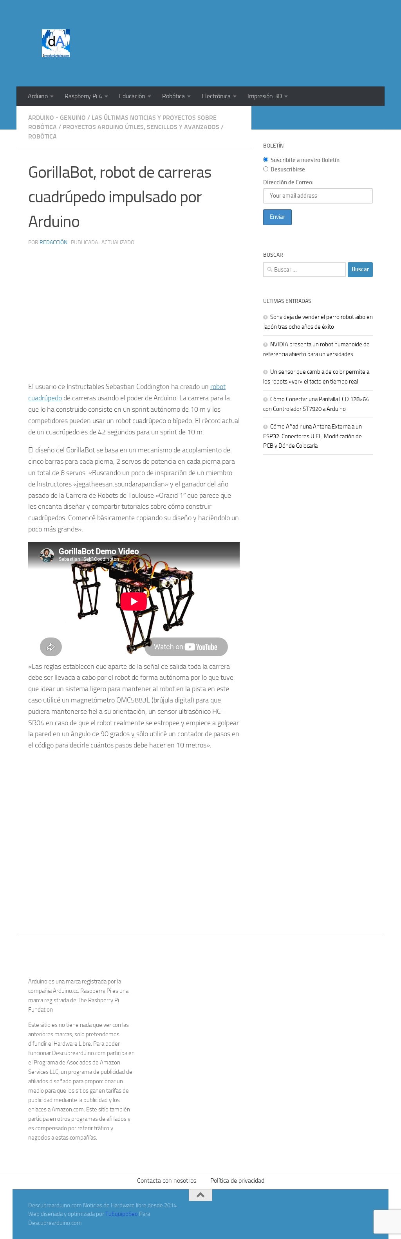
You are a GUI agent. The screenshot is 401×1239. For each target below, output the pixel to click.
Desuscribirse (288, 169)
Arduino (38, 96)
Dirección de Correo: (288, 182)
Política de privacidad (237, 1180)
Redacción (53, 242)
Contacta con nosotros (166, 1180)
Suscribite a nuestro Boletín (305, 160)
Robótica (173, 96)
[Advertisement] (230, 29)
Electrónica (216, 96)
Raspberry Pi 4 (83, 96)
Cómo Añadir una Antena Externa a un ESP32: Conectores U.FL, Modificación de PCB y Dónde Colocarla (312, 436)
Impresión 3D (264, 96)
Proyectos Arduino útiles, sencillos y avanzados (141, 127)
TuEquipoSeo (121, 1213)
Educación (132, 96)
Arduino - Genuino (57, 117)
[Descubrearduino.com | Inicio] (55, 43)
